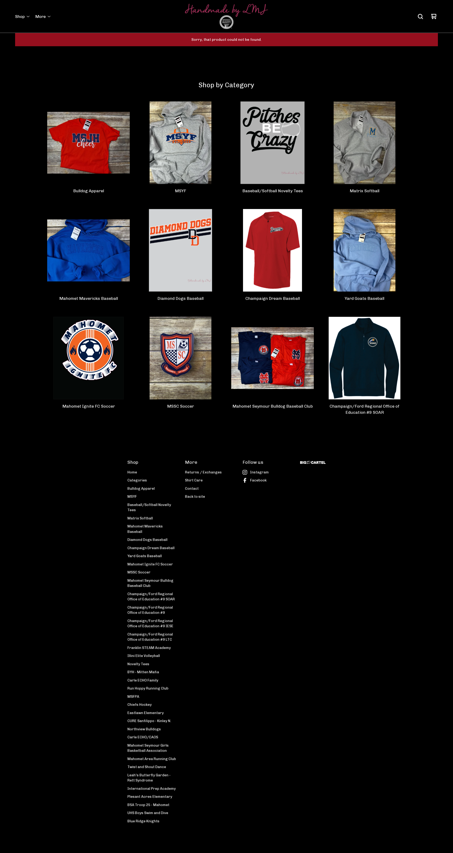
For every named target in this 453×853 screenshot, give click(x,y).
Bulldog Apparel (141, 488)
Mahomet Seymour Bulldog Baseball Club (150, 583)
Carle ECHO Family (142, 680)
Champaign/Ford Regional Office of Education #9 (150, 610)
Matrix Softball (140, 518)
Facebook (258, 480)
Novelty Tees (138, 664)
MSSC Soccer (139, 572)
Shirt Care (194, 480)
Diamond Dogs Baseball (147, 540)
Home (132, 472)
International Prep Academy (151, 788)
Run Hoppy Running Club (147, 688)
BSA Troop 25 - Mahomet (148, 805)
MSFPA (133, 696)
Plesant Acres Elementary (149, 796)
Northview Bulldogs (144, 729)
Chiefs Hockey (139, 704)
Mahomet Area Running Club (151, 759)
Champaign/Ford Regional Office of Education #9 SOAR (151, 597)
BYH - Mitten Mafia (143, 672)
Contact (192, 488)
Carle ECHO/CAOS (142, 737)
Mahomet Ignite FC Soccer (150, 564)
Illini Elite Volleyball (143, 656)
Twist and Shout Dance (146, 767)
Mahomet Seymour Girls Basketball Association (148, 748)
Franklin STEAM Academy (149, 648)
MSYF (132, 496)
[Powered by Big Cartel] (313, 462)
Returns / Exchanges (203, 472)
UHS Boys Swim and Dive (147, 813)
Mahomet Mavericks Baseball (145, 529)
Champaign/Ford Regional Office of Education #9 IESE (150, 623)
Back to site (195, 496)
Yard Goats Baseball (144, 556)
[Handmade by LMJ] (226, 16)
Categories (137, 480)
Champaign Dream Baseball (151, 548)
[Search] (420, 16)
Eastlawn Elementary (145, 713)
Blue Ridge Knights (143, 821)
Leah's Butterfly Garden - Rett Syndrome (149, 778)
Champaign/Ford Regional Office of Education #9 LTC (150, 637)
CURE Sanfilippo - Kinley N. (149, 721)
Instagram (259, 472)
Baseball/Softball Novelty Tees (149, 507)
